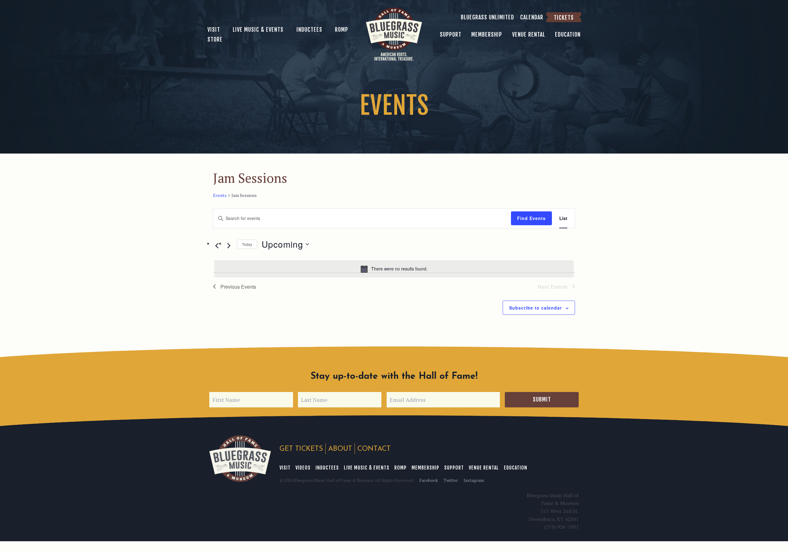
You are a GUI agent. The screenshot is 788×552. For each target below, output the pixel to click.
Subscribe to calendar (535, 308)
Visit (285, 468)
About (340, 449)
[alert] (394, 269)
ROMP (400, 468)
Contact (374, 449)
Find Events (531, 218)
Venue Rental (484, 468)
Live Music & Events (366, 468)
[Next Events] (228, 245)
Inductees (327, 468)
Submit (542, 399)
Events (220, 195)
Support (454, 468)
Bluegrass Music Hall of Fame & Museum (240, 458)
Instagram (474, 480)
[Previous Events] (216, 245)
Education (515, 468)
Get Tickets (301, 449)
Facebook (428, 480)
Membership (425, 468)
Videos (303, 468)
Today (247, 244)
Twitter (451, 480)
